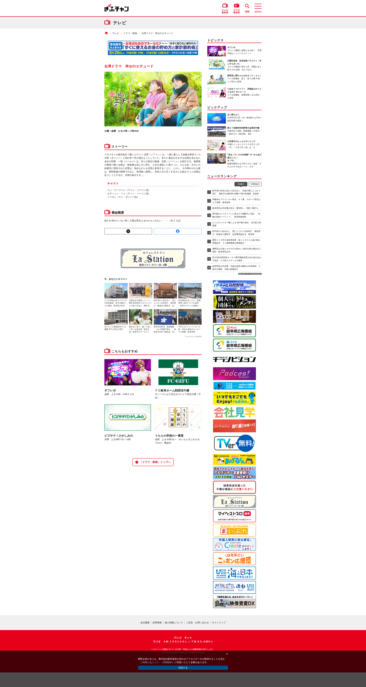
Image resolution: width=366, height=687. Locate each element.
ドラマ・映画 (130, 33)
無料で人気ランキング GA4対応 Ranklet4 (249, 274)
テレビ (115, 33)
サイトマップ (219, 622)
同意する (183, 668)
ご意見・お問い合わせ (197, 622)
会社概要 (145, 622)
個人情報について (174, 622)
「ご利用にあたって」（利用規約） (156, 662)
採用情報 (157, 622)
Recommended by (190, 336)
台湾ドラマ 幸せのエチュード (157, 33)
